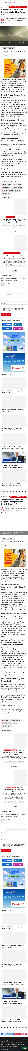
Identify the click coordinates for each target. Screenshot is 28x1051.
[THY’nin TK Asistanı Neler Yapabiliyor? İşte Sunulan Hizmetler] (14, 460)
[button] (26, 497)
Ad (1, 296)
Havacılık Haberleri (10, 217)
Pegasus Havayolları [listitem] (14, 190)
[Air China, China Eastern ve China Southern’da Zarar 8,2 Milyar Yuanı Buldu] (14, 442)
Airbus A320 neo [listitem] (6, 184)
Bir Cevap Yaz (6, 275)
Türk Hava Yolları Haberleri (10, 750)
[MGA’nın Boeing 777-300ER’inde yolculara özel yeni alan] (14, 423)
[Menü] (2, 2)
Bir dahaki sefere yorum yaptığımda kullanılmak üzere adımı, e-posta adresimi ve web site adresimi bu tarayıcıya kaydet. (14, 309)
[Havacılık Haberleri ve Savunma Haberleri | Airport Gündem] (10, 2)
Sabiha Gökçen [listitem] (6, 193)
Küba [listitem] (15, 723)
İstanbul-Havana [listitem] (6, 723)
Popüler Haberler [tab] (6, 374)
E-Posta (3, 303)
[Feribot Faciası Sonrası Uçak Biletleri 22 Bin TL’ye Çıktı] (14, 404)
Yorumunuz (8, 283)
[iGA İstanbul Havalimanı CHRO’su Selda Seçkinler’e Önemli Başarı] (14, 479)
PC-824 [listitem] (4, 190)
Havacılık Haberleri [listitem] (17, 187)
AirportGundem (9, 18)
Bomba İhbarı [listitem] (5, 187)
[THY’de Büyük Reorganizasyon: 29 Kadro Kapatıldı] (14, 386)
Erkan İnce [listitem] (5, 720)
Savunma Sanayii (15, 174)
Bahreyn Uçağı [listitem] (17, 184)
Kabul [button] (25, 1048)
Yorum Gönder (6, 314)
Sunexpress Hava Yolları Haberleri (11, 253)
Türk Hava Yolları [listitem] (6, 726)
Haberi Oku (14, 231)
